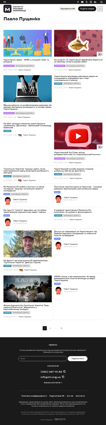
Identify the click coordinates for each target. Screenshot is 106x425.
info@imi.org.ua (51, 377)
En (4, 2)
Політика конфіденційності (34, 396)
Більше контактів (52, 383)
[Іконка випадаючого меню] (100, 8)
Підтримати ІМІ (67, 9)
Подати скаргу (87, 9)
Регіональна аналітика (25, 66)
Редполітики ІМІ (56, 396)
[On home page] (14, 9)
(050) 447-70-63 (51, 371)
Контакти (80, 396)
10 (61, 328)
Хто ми (70, 396)
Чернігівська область (71, 83)
